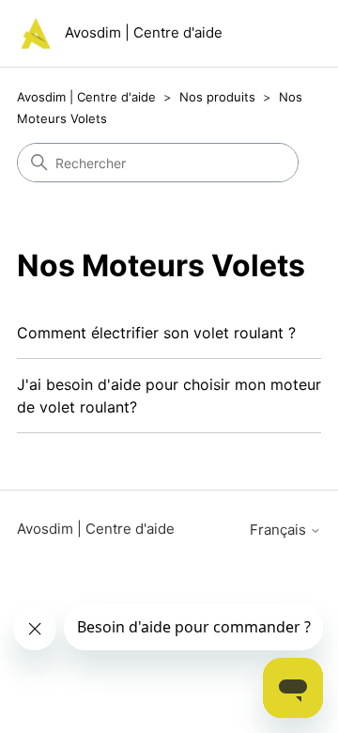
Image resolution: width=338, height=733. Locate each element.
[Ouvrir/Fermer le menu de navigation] (287, 38)
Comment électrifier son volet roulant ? (156, 332)
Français (280, 530)
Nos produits (217, 96)
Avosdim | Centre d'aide (86, 96)
